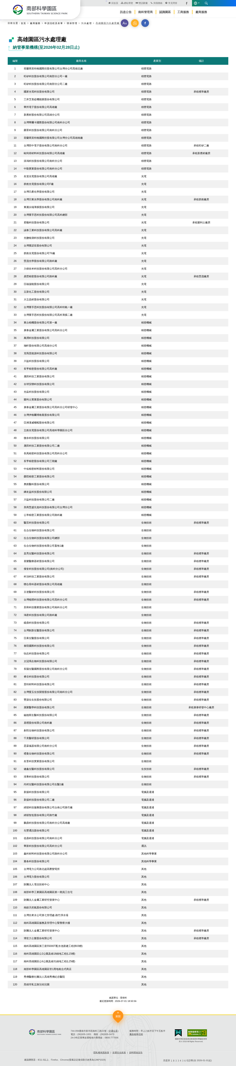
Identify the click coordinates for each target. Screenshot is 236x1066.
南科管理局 (145, 12)
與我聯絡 (157, 3)
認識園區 (165, 12)
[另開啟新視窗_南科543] (185, 3)
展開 (118, 1016)
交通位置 (113, 1031)
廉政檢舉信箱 (136, 1034)
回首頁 (114, 3)
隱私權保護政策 (101, 1052)
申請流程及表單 (53, 23)
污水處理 (86, 23)
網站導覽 (128, 3)
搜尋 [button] (206, 3)
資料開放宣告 (136, 1052)
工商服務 (183, 12)
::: (106, 1)
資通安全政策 (119, 1052)
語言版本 (195, 3)
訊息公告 (126, 12)
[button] (124, 23)
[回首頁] (40, 10)
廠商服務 (201, 12)
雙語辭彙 (143, 3)
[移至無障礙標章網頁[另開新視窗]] (197, 1032)
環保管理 (72, 23)
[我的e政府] (178, 1032)
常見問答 (172, 3)
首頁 (23, 23)
